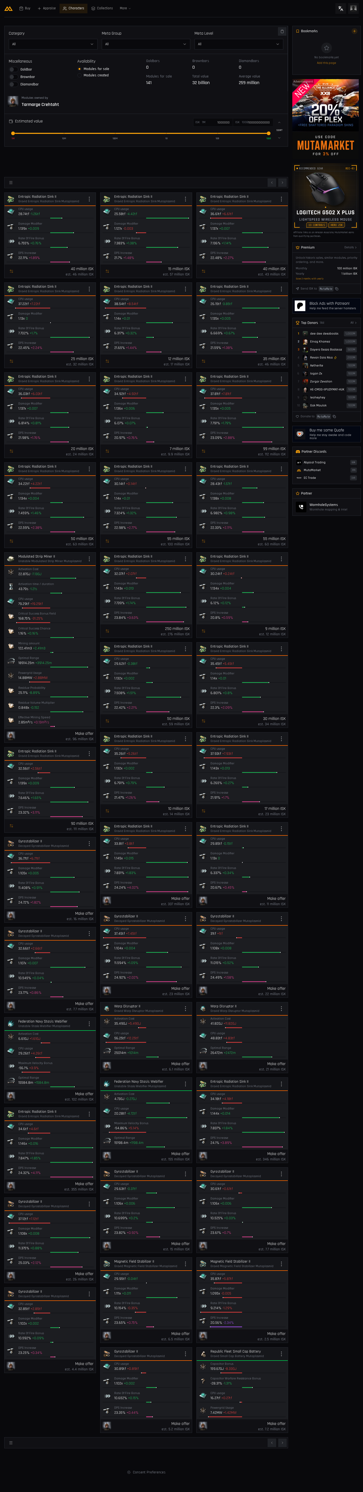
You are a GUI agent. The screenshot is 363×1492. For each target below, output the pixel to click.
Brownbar (27, 77)
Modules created (96, 75)
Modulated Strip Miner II (36, 556)
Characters (76, 8)
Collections (105, 8)
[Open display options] (11, 182)
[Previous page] (272, 182)
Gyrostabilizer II (30, 841)
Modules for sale (96, 69)
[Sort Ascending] (279, 122)
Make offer (84, 733)
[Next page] (282, 182)
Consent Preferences (149, 1472)
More (123, 8)
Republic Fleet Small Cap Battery (235, 1351)
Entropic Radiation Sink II (37, 196)
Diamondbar (29, 84)
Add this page (326, 63)
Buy (27, 8)
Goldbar (26, 69)
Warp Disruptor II (127, 1006)
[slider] (13, 133)
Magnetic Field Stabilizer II (134, 1261)
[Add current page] (354, 31)
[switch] (13, 69)
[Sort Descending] (279, 138)
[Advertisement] (146, 161)
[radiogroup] (111, 72)
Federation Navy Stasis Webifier (42, 1021)
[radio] (79, 69)
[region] (325, 119)
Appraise (49, 8)
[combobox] (146, 44)
